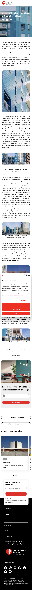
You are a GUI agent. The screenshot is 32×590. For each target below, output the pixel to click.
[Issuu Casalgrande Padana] (10, 571)
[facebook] (7, 20)
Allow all (16, 304)
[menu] (30, 2)
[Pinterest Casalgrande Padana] (19, 567)
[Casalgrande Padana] (7, 3)
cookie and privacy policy (17, 295)
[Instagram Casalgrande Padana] (10, 567)
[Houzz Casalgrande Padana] (5, 571)
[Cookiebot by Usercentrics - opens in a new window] (23, 275)
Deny (16, 313)
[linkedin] (11, 20)
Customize (15, 309)
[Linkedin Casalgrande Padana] (24, 567)
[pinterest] (3, 20)
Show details (24, 300)
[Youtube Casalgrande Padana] (15, 567)
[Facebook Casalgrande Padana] (5, 567)
